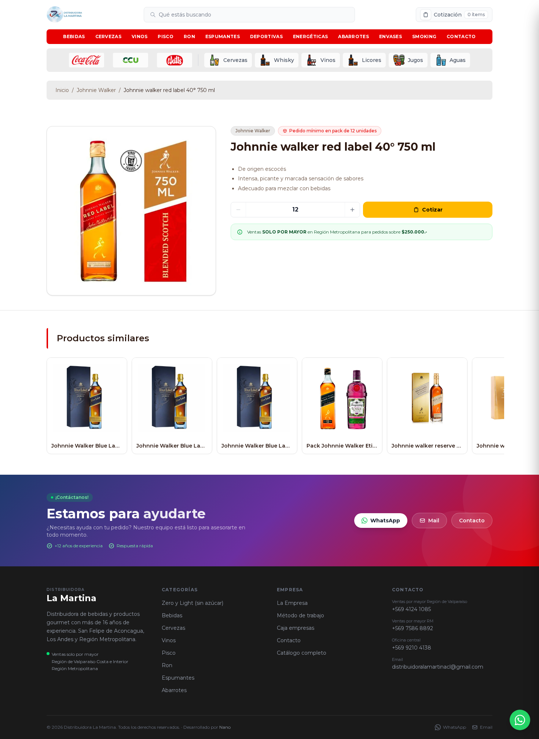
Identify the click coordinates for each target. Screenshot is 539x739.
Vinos (140, 36)
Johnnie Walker (96, 90)
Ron (189, 36)
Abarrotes (353, 36)
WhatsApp (385, 520)
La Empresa (292, 603)
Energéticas (310, 36)
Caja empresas (295, 628)
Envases (390, 36)
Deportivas (266, 36)
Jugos (415, 60)
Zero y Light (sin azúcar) (192, 603)
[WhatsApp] (520, 720)
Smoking (424, 36)
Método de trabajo (300, 615)
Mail (433, 520)
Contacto (461, 36)
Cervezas (108, 36)
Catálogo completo (301, 653)
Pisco (165, 36)
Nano (225, 727)
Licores (371, 60)
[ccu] (130, 60)
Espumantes (222, 36)
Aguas (458, 60)
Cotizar (432, 209)
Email (486, 727)
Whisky (284, 60)
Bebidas (74, 36)
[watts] (174, 60)
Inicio (62, 90)
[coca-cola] (86, 60)
